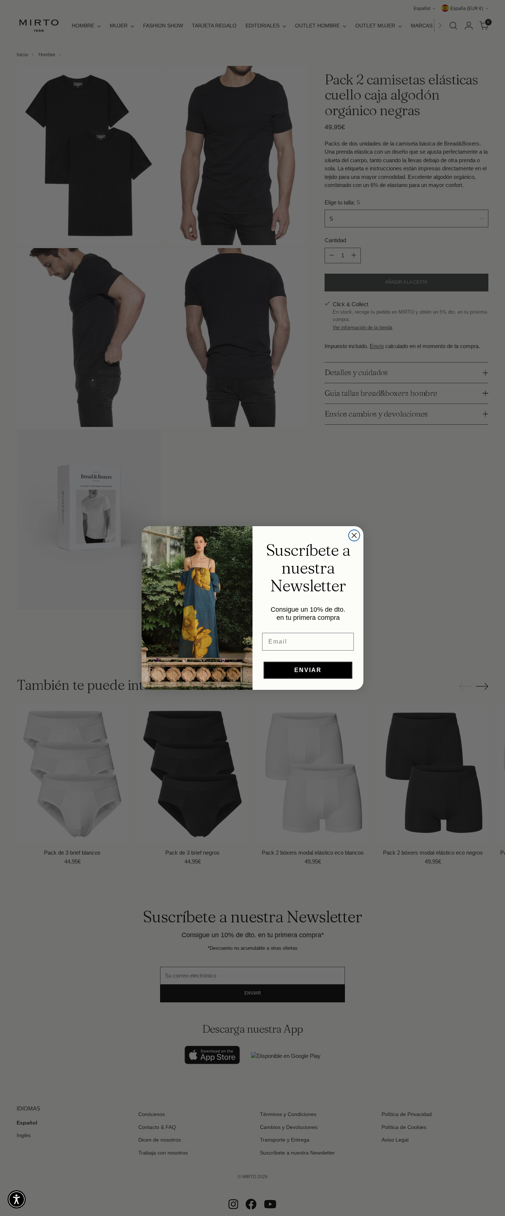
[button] (16, 1199)
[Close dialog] (354, 535)
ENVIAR (308, 670)
